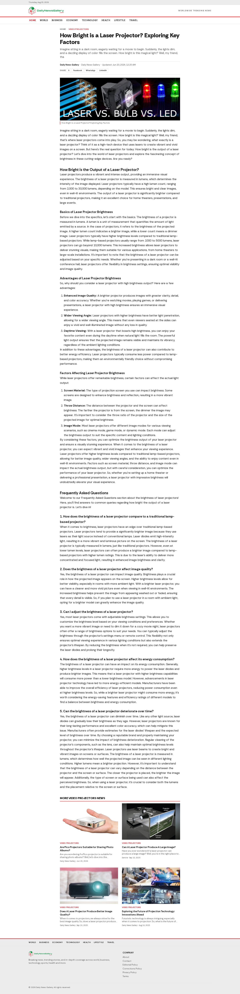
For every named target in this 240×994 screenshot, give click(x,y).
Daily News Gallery (69, 64)
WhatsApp (90, 70)
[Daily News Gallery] (46, 11)
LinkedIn (103, 70)
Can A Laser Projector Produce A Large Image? (149, 847)
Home (32, 20)
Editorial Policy (130, 964)
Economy (72, 20)
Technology (90, 20)
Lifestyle (119, 20)
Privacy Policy (129, 972)
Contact (127, 961)
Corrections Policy (132, 968)
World (44, 20)
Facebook (77, 70)
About (126, 957)
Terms (126, 976)
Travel (133, 20)
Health (106, 20)
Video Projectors (79, 29)
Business (57, 20)
